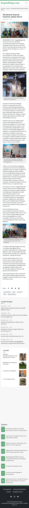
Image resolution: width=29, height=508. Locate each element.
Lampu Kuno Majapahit (9, 370)
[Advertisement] (14, 406)
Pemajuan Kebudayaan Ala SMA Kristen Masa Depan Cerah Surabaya (16, 429)
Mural (14, 292)
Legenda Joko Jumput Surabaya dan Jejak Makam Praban (13, 309)
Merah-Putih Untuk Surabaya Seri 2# (12, 336)
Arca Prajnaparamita (9, 379)
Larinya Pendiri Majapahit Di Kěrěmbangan (14, 473)
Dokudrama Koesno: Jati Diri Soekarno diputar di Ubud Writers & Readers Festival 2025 (17, 480)
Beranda (3, 8)
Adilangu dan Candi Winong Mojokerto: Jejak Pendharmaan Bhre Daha (17, 451)
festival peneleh (7, 292)
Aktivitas (8, 8)
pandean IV (19, 292)
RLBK (4, 294)
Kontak (8, 491)
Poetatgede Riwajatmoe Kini (14, 466)
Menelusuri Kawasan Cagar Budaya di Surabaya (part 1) (12, 330)
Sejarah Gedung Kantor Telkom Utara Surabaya (12, 323)
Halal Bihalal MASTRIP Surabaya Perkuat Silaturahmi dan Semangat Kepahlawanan (16, 458)
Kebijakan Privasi (18, 491)
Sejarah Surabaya (12, 294)
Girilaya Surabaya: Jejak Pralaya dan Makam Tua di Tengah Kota (14, 316)
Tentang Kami (7, 489)
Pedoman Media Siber (19, 489)
